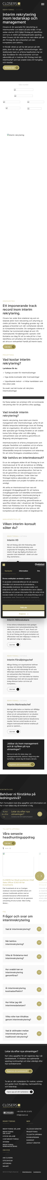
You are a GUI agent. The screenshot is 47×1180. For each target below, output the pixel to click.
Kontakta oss (9, 68)
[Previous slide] (38, 876)
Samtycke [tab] (8, 571)
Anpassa (22, 614)
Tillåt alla (23, 607)
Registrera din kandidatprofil (19, 764)
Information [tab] (23, 571)
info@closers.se (22, 1115)
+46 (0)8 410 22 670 (24, 1111)
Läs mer (7, 347)
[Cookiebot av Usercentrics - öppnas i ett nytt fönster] (34, 564)
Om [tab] (38, 571)
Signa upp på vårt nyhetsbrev (17, 1092)
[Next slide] (41, 876)
